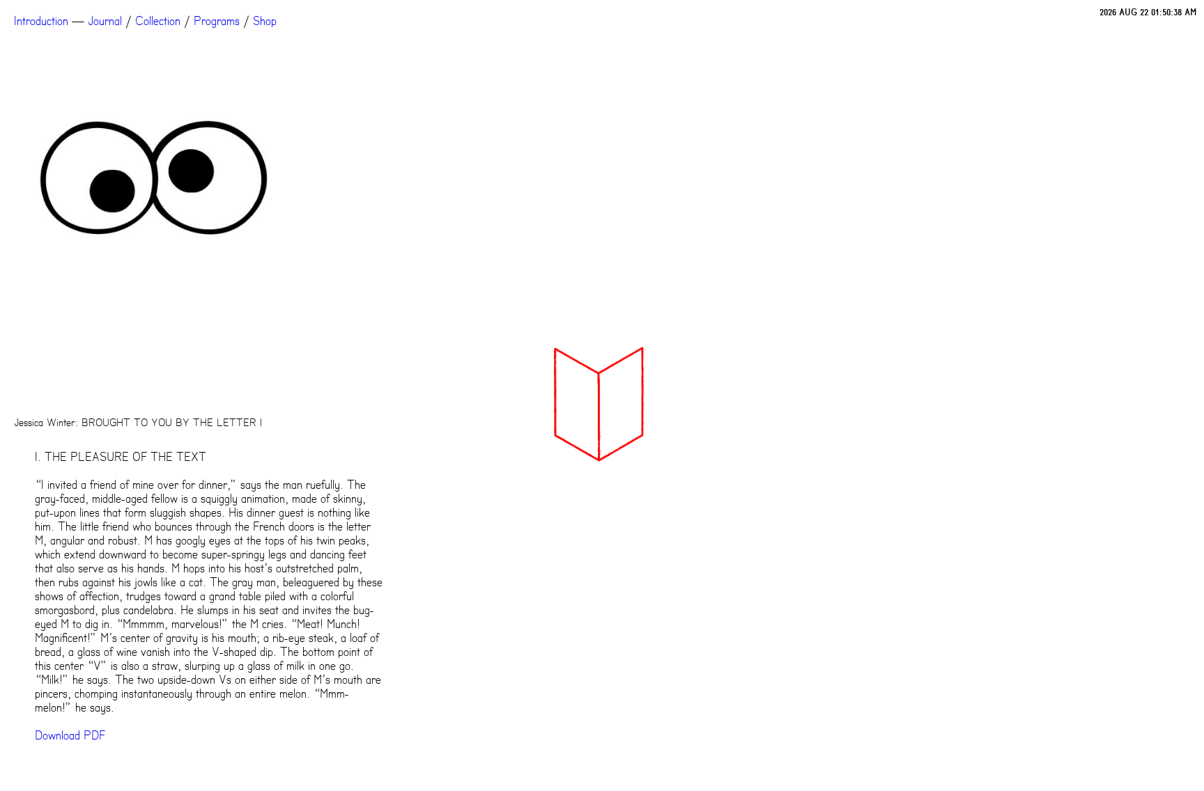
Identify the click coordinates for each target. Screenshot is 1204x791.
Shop (265, 21)
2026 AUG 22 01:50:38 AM (1148, 12)
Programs (217, 21)
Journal (105, 21)
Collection (157, 21)
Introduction (41, 21)
